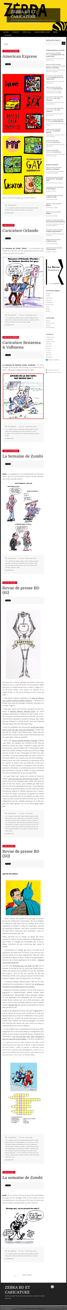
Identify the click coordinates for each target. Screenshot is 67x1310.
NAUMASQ (49, 293)
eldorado (29, 826)
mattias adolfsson (10, 818)
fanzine (22, 208)
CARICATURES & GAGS (31, 315)
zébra (17, 208)
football (7, 433)
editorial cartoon (21, 322)
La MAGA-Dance (51, 241)
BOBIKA (48, 311)
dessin (37, 320)
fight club (35, 826)
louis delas (21, 824)
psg (27, 565)
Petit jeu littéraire (58, 121)
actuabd (15, 824)
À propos (15, 32)
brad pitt (17, 829)
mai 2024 (48, 350)
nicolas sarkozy (29, 563)
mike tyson (26, 829)
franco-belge (15, 826)
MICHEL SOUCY (50, 304)
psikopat (28, 820)
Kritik (55, 32)
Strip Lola (27, 32)
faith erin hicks (31, 1153)
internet (22, 1146)
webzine (11, 208)
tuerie (25, 320)
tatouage (35, 818)
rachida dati (17, 1151)
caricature (8, 320)
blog (23, 818)
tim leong (19, 822)
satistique (35, 822)
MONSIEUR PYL (50, 302)
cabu (31, 1151)
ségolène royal (18, 565)
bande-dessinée (33, 208)
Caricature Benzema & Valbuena (21, 345)
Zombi (48, 88)
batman (13, 1144)
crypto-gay (31, 1142)
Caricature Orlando (20, 230)
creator (30, 210)
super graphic (12, 822)
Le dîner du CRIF (51, 197)
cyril (47, 77)
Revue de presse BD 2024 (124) (55, 221)
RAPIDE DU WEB (50, 323)
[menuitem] (7, 32)
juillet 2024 (48, 346)
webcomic (12, 1153)
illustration (28, 818)
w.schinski (23, 1153)
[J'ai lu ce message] (65, 1307)
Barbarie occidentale (52, 67)
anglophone (33, 1155)
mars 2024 (48, 355)
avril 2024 (48, 352)
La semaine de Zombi (22, 1177)
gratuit (26, 208)
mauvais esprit (16, 820)
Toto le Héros (50, 98)
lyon (26, 1146)
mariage (20, 1256)
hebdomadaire (21, 1142)
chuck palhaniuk (10, 829)
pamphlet (27, 1148)
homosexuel (8, 831)
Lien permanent (11, 205)
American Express (19, 56)
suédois (19, 818)
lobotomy (8, 820)
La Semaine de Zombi (22, 456)
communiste (33, 1144)
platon (27, 1144)
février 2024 (49, 357)
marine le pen (25, 1151)
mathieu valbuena (26, 431)
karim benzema (16, 431)
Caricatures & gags (42, 32)
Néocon (48, 205)
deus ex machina (27, 822)
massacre (20, 320)
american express (20, 210)
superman (8, 1144)
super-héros (9, 824)
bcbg (31, 829)
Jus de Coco (56, 142)
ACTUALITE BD (29, 813)
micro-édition (33, 1146)
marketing (22, 826)
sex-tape (33, 431)
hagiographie (20, 1148)
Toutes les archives (54, 360)
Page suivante (27, 1275)
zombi (28, 322)
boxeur (36, 829)
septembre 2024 (50, 341)
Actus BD (8, 35)
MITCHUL (48, 325)
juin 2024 (48, 348)
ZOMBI (48, 296)
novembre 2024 (50, 337)
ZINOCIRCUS (49, 298)
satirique (12, 322)
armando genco (9, 210)
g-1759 (17, 1153)
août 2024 (48, 344)
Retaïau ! (48, 213)
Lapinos (48, 152)
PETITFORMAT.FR (50, 327)
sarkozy (32, 1148)
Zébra (48, 54)
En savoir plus (8, 1308)
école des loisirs (31, 824)
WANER (48, 309)
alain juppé (21, 563)
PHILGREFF (49, 300)
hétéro (32, 320)
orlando (14, 320)
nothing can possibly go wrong (19, 1155)
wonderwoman (20, 1144)
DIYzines (48, 321)
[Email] (52, 1286)
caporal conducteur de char (54, 66)
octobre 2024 (49, 339)
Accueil (6, 32)
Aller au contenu (6, 1)
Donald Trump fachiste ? (54, 231)
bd (14, 208)
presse (7, 322)
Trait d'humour (57, 88)
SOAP (47, 307)
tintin (36, 1142)
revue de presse (9, 1142)
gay (26, 210)
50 (15, 1142)
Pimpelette (49, 131)
